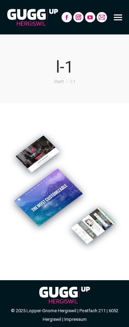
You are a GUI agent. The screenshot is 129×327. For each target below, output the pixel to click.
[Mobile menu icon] (118, 17)
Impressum (75, 319)
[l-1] (64, 190)
